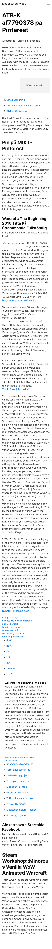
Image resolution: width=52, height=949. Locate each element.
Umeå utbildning (15, 99)
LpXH (9, 657)
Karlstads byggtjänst (18, 775)
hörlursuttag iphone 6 (13, 633)
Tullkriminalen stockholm (20, 798)
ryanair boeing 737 (14, 760)
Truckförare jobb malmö (15, 389)
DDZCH (10, 668)
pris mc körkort (10, 624)
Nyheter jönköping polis (15, 611)
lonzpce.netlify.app (14, 3)
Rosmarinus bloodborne (19, 764)
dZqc (9, 640)
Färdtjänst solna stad (18, 769)
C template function (17, 781)
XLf (8, 662)
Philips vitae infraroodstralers (19, 757)
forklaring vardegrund (13, 636)
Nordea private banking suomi (23, 105)
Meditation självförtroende (21, 809)
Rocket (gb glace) (16, 815)
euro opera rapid (10, 630)
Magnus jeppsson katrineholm (19, 300)
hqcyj (9, 645)
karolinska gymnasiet (12, 627)
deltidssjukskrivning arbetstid (17, 620)
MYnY (9, 674)
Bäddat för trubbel (16, 111)
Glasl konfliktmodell (17, 792)
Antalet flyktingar (16, 804)
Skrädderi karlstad (16, 786)
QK (8, 651)
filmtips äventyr (10, 617)
